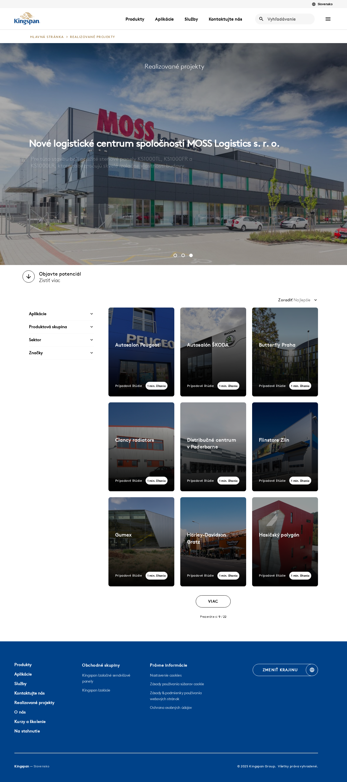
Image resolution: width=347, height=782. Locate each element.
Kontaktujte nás (225, 19)
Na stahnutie (27, 730)
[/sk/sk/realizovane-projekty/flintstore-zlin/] (285, 446)
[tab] (175, 255)
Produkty (135, 19)
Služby (191, 19)
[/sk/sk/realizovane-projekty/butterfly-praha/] (285, 352)
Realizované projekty (34, 702)
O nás (20, 712)
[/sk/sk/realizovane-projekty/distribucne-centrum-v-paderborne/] (213, 446)
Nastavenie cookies (165, 675)
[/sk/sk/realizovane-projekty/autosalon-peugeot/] (141, 352)
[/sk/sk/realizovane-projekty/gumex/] (141, 541)
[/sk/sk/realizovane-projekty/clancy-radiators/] (141, 446)
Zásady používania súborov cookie (177, 683)
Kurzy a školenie (30, 721)
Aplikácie (164, 19)
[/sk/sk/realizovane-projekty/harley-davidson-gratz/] (213, 541)
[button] (328, 19)
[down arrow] (29, 277)
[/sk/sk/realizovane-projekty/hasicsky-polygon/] (285, 541)
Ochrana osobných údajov (171, 707)
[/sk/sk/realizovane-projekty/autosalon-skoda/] (213, 352)
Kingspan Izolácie (96, 690)
